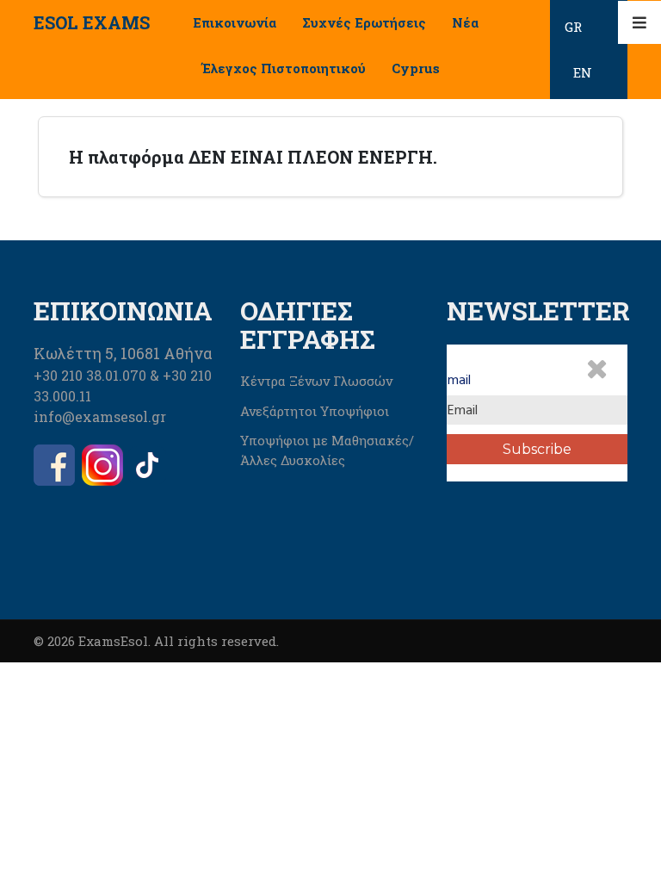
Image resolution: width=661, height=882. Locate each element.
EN (582, 72)
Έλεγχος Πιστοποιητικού (283, 68)
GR (573, 26)
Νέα (465, 22)
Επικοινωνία (234, 22)
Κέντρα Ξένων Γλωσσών (316, 380)
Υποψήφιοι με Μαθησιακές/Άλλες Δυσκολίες (327, 450)
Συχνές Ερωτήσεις (364, 22)
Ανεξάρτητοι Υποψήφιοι (314, 410)
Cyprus (416, 68)
